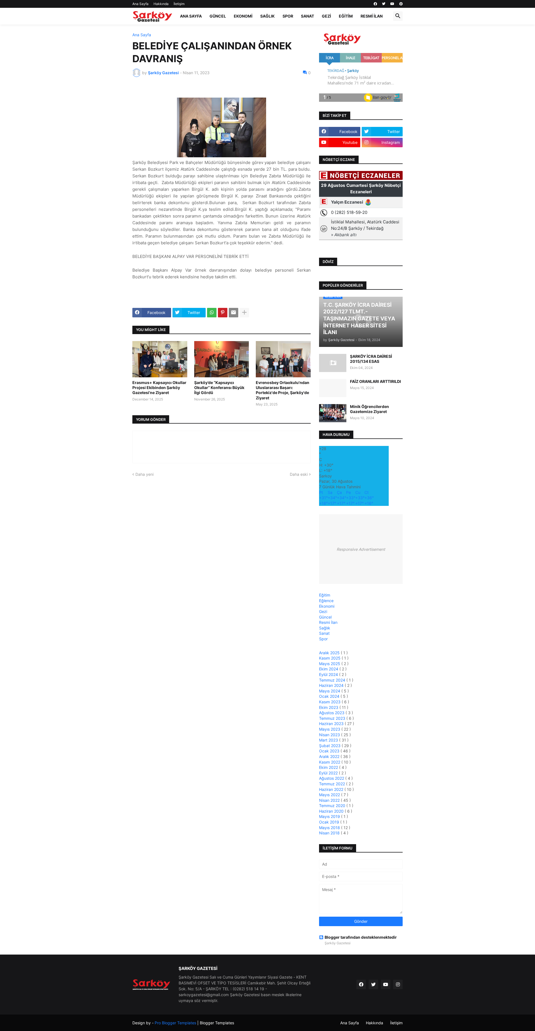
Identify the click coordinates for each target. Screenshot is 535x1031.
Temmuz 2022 (332, 783)
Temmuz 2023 (332, 718)
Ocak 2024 (330, 696)
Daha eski (299, 474)
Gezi (326, 16)
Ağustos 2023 (332, 712)
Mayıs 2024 (330, 691)
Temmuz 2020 (332, 805)
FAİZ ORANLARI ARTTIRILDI (375, 381)
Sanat (307, 16)
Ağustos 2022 (332, 778)
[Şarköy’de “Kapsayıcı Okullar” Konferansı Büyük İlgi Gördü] (221, 359)
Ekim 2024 (329, 669)
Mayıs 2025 (330, 663)
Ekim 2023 (329, 707)
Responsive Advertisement (361, 549)
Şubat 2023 (330, 745)
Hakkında (161, 4)
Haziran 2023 (332, 723)
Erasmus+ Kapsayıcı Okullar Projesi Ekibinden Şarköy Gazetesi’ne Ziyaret (159, 387)
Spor (288, 16)
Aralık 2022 (330, 756)
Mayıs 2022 (330, 794)
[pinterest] (401, 4)
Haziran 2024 (332, 685)
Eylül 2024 (329, 674)
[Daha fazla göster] (244, 312)
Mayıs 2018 (330, 827)
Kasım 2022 (330, 762)
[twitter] (383, 4)
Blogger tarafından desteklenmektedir (361, 937)
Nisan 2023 (330, 734)
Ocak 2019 (329, 822)
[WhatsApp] (212, 312)
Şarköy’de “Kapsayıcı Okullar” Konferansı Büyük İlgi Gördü (219, 387)
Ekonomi (243, 16)
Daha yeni (144, 474)
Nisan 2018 (330, 832)
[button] (398, 16)
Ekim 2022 (329, 767)
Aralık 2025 (330, 652)
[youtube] (392, 4)
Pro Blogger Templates (175, 1022)
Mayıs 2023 (330, 729)
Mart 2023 (329, 740)
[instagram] (398, 984)
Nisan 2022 (330, 800)
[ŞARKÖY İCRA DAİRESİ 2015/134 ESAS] (332, 363)
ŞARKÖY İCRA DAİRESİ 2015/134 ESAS (371, 359)
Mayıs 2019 (330, 816)
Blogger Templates (217, 1022)
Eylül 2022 (329, 773)
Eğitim (346, 16)
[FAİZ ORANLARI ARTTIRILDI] (332, 388)
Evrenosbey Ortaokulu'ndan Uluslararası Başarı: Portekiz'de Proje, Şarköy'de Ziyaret (282, 390)
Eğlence (326, 600)
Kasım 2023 (330, 701)
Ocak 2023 (330, 750)
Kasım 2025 (330, 658)
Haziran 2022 (331, 789)
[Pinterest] (222, 312)
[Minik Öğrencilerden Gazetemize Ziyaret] (332, 413)
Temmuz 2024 (332, 680)
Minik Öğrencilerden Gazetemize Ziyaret (369, 409)
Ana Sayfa (140, 4)
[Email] (233, 312)
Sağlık (267, 16)
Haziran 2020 (332, 811)
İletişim (179, 4)
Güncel (218, 16)
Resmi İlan (372, 16)
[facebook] (375, 4)
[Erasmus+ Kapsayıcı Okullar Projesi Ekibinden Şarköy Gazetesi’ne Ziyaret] (159, 359)
